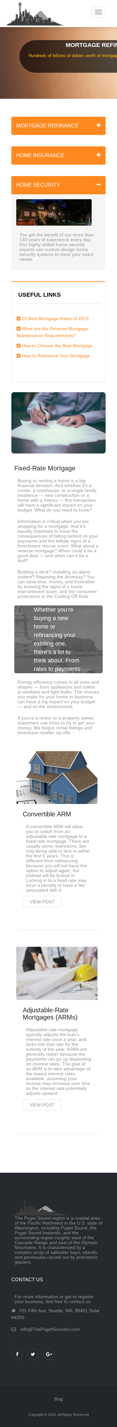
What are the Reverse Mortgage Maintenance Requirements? (52, 332)
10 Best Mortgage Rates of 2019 (55, 318)
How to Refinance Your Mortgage (56, 355)
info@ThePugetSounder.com (50, 1329)
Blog (58, 1399)
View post (42, 901)
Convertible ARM (47, 814)
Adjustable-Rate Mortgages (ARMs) (50, 1013)
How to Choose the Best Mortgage (57, 345)
